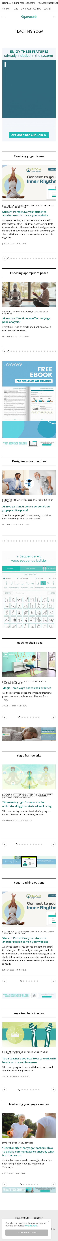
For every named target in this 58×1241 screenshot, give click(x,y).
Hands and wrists (11, 1052)
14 (44, 258)
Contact (6, 9)
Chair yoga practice (12, 681)
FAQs (15, 9)
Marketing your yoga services (17, 1143)
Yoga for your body (31, 1052)
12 (39, 258)
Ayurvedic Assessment (13, 794)
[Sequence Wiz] (29, 17)
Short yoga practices (35, 681)
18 (55, 258)
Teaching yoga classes (42, 205)
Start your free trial (31, 9)
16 (50, 258)
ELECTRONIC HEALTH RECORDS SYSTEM (18, 3)
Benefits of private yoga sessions (19, 500)
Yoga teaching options (14, 207)
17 (53, 258)
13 (41, 258)
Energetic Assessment (13, 796)
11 (36, 258)
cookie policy (31, 1225)
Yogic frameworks (22, 797)
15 (47, 258)
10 (33, 258)
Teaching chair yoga (12, 683)
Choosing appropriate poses (16, 312)
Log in (47, 9)
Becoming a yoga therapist (16, 205)
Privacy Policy (22, 1218)
